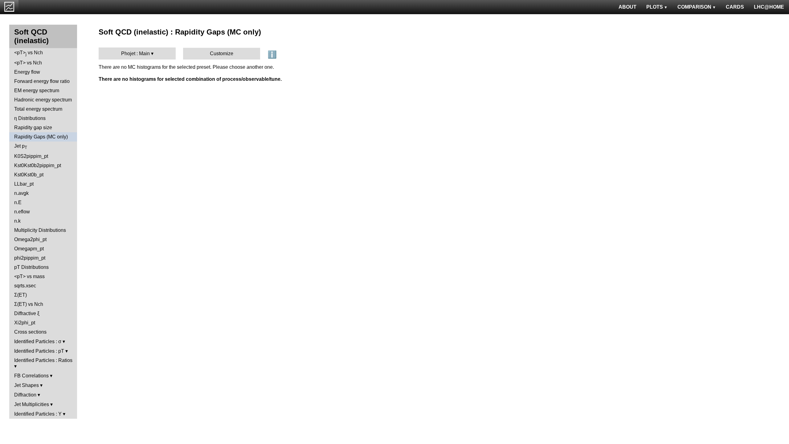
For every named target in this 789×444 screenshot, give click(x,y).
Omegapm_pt (29, 248)
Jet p (20, 146)
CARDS (735, 7)
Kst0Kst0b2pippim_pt (37, 165)
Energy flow (27, 72)
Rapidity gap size (33, 127)
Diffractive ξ (26, 313)
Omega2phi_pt (30, 239)
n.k (17, 221)
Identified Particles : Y (38, 414)
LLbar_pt (24, 184)
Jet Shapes (26, 385)
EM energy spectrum (36, 90)
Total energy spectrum (38, 109)
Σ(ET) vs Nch (28, 304)
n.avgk (21, 193)
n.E (18, 202)
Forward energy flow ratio (42, 81)
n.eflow (22, 211)
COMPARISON (694, 7)
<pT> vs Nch (28, 53)
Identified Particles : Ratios (43, 360)
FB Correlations (31, 375)
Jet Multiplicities (31, 404)
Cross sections (30, 332)
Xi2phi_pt (24, 322)
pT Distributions (31, 267)
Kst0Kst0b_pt (28, 174)
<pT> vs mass (29, 276)
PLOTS (654, 7)
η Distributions (30, 118)
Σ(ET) (20, 295)
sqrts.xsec (25, 285)
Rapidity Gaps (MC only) (41, 136)
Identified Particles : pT (39, 351)
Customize (221, 53)
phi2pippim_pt (29, 258)
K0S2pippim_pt (31, 156)
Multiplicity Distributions (40, 230)
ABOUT (627, 7)
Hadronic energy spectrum (43, 99)
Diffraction (25, 394)
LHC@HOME (769, 7)
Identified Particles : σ (37, 341)
